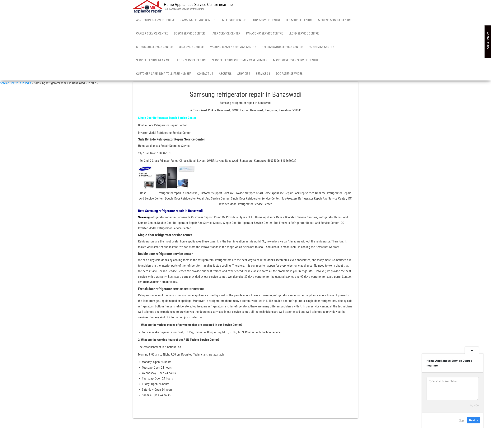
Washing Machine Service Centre (232, 47)
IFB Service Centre (299, 20)
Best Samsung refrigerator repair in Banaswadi (170, 211)
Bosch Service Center (189, 33)
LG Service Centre (233, 20)
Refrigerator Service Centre (282, 47)
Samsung (153, 193)
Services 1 (263, 74)
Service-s (243, 74)
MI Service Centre (191, 47)
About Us (225, 74)
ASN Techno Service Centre (155, 20)
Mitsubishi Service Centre (154, 47)
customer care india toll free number (163, 74)
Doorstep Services (289, 74)
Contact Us (205, 74)
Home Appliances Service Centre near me (198, 4)
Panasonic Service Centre (264, 33)
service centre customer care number (239, 60)
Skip (461, 420)
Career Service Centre (152, 33)
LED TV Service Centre (190, 60)
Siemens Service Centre (334, 20)
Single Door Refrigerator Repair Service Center (167, 118)
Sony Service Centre (266, 20)
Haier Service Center (225, 33)
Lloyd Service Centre (304, 33)
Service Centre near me (153, 60)
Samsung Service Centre (197, 20)
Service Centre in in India (15, 83)
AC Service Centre (321, 47)
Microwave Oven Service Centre (296, 60)
